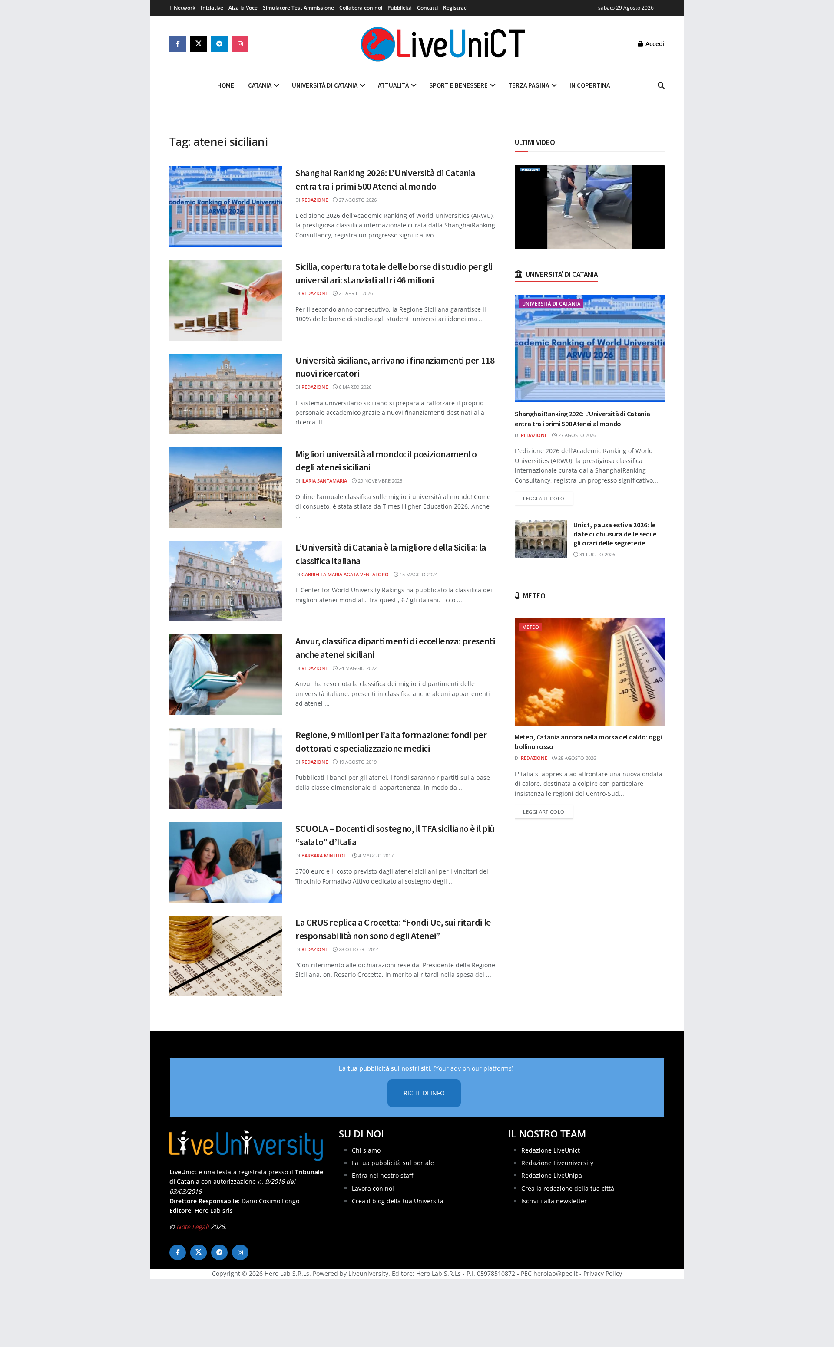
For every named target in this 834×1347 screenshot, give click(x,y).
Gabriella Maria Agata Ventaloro (345, 574)
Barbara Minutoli (324, 855)
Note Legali (192, 1226)
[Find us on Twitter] (198, 44)
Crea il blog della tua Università (397, 1201)
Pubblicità (399, 7)
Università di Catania (324, 85)
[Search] (661, 85)
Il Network (182, 7)
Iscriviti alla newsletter (554, 1201)
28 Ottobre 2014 (358, 949)
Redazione (314, 200)
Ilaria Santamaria (324, 480)
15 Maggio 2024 (417, 574)
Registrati (455, 7)
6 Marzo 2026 (354, 387)
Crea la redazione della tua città (567, 1188)
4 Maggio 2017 (375, 855)
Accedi (654, 43)
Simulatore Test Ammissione (298, 7)
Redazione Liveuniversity (557, 1163)
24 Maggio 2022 (357, 668)
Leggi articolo (548, 498)
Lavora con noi (373, 1188)
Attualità (393, 85)
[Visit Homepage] (443, 43)
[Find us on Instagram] (240, 44)
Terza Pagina (528, 85)
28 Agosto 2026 (576, 758)
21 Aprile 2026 (355, 293)
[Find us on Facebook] (177, 44)
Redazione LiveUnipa (551, 1175)
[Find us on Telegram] (219, 44)
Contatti (427, 7)
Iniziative (212, 7)
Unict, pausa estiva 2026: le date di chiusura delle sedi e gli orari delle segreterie (614, 533)
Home (225, 85)
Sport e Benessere (458, 85)
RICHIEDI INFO (424, 1093)
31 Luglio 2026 (596, 554)
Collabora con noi (360, 7)
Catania (259, 85)
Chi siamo (366, 1150)
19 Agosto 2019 (357, 762)
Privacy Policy (602, 1273)
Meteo (530, 627)
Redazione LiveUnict (550, 1150)
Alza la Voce (243, 7)
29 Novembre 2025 (379, 480)
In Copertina (589, 85)
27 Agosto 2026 (357, 200)
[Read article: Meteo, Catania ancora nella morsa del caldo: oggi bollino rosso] (590, 672)
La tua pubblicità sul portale (393, 1163)
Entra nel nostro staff (382, 1175)
